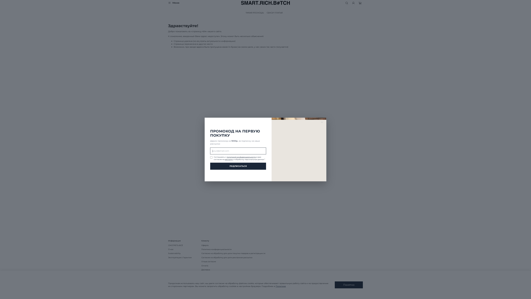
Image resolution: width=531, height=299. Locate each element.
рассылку (229, 159)
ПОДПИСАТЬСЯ (238, 166)
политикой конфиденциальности (241, 157)
